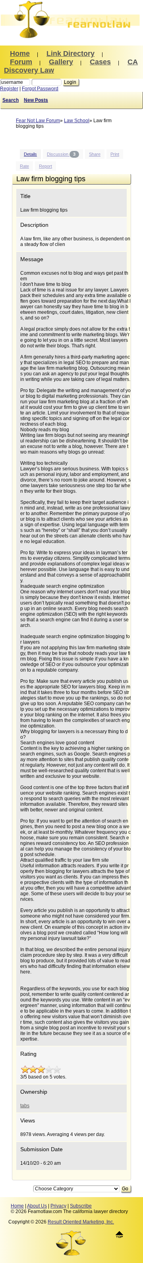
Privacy (58, 1206)
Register (9, 88)
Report (45, 166)
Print (114, 154)
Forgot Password (40, 88)
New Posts (36, 100)
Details (30, 154)
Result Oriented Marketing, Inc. (81, 1222)
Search (10, 100)
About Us (37, 1206)
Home (17, 1206)
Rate (24, 166)
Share (94, 154)
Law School (76, 120)
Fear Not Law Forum (38, 120)
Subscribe (81, 1206)
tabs (24, 1105)
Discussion (61, 154)
